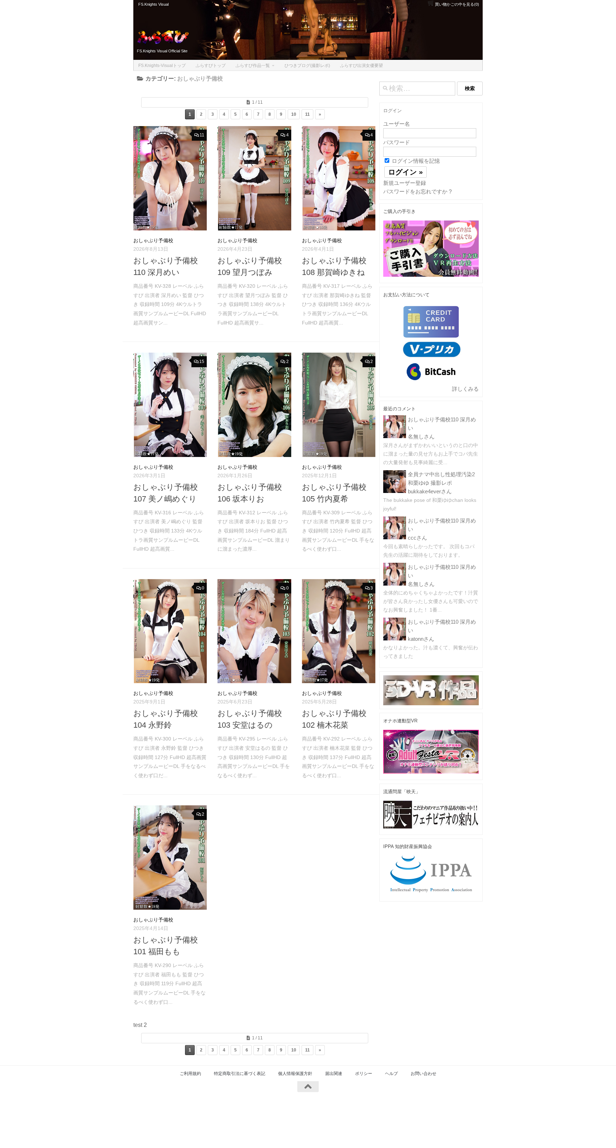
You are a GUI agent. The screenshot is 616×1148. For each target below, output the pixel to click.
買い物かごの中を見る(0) (456, 4)
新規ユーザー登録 (404, 183)
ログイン (392, 110)
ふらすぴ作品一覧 (253, 65)
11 (307, 114)
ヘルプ (391, 1073)
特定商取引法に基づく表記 (239, 1073)
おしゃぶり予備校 (153, 240)
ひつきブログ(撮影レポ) (307, 65)
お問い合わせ (423, 1073)
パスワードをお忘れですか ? (417, 191)
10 (293, 114)
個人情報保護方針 (295, 1073)
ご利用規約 (190, 1073)
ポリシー (363, 1073)
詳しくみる (465, 389)
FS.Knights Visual (153, 4)
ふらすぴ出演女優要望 (361, 65)
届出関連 (333, 1073)
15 (201, 361)
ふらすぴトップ (211, 65)
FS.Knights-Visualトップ (162, 65)
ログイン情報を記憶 (415, 161)
